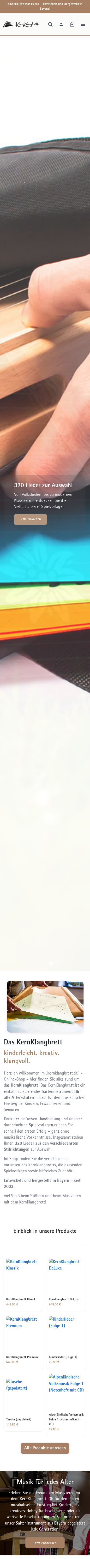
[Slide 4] (51, 963)
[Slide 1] (33, 963)
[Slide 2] (39, 963)
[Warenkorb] (72, 24)
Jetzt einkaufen (30, 519)
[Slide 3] (45, 963)
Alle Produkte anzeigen (45, 1448)
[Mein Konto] (61, 24)
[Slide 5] (58, 963)
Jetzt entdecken (45, 1543)
